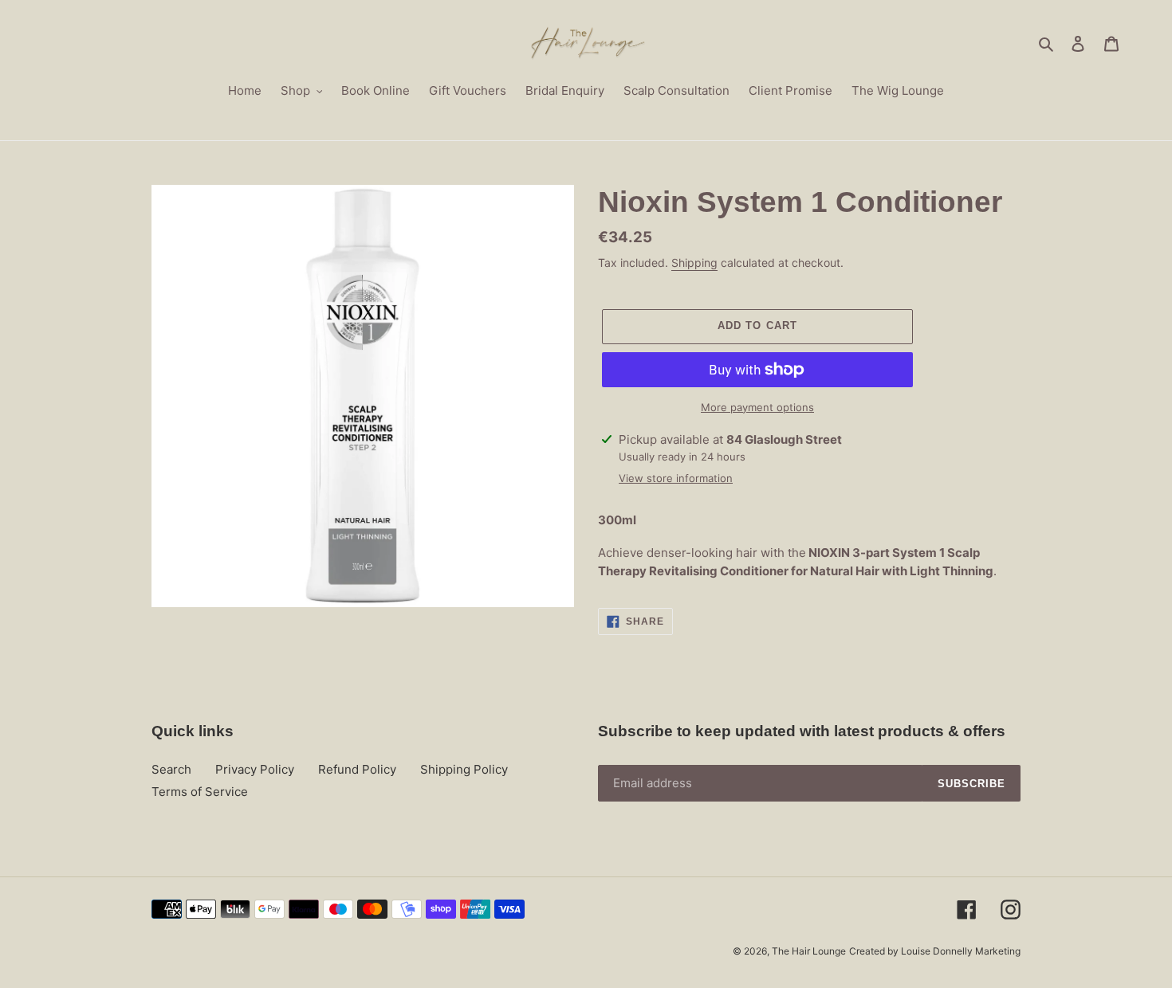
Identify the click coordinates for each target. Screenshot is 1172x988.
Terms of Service (199, 791)
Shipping (694, 262)
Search (171, 769)
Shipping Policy (464, 769)
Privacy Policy (254, 769)
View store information (676, 478)
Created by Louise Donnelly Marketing (935, 951)
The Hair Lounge (809, 951)
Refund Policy (357, 769)
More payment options (757, 407)
